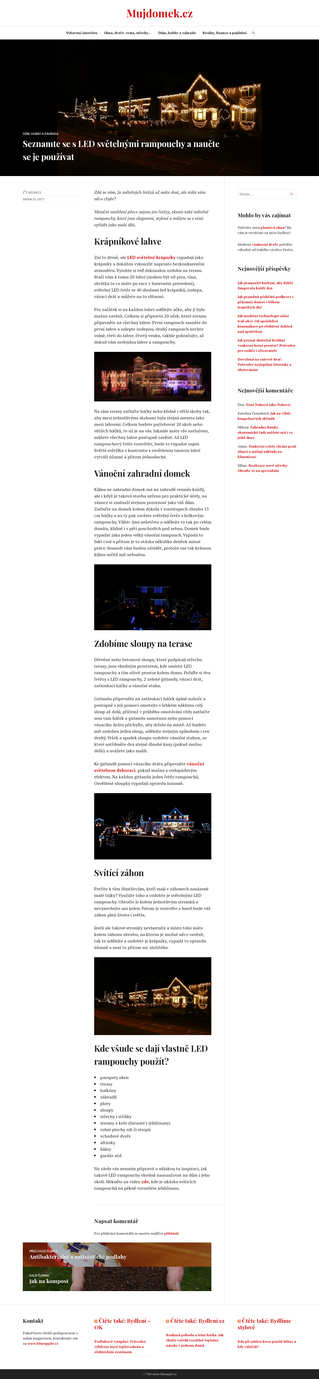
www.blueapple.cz (43, 1343)
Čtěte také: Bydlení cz (197, 1320)
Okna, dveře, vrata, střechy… (127, 32)
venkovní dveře (265, 244)
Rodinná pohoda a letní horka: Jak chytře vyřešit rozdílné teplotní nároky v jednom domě (195, 1340)
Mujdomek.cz (159, 13)
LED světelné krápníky (151, 257)
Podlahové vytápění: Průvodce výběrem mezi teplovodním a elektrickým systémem (120, 1346)
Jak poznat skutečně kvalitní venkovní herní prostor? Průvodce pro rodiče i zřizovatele (266, 345)
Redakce (34, 192)
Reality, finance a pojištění (224, 32)
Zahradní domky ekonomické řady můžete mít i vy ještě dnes (265, 432)
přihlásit (171, 1233)
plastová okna (272, 227)
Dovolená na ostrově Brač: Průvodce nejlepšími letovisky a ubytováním (264, 364)
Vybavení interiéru (81, 32)
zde (145, 1182)
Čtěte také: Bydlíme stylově (264, 1324)
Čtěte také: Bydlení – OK (122, 1324)
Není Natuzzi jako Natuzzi (268, 404)
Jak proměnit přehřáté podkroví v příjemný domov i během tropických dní (266, 302)
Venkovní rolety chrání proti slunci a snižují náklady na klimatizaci (267, 451)
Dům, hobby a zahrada (177, 32)
